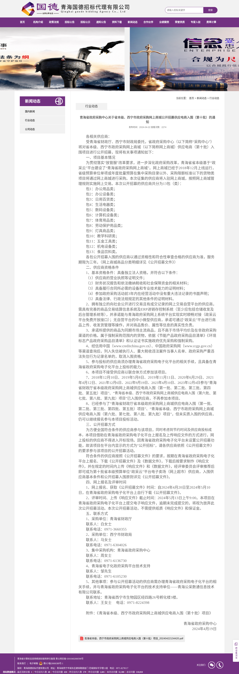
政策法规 (54, 22)
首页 (22, 22)
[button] (118, 88)
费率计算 (211, 22)
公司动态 (30, 129)
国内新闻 (30, 111)
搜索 (210, 10)
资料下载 (117, 22)
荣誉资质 (180, 22)
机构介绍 (38, 22)
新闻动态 (133, 22)
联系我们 (21, 663)
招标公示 (85, 22)
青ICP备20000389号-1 (53, 663)
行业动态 (30, 120)
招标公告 (70, 22)
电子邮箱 (34, 663)
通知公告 (101, 22)
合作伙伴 (148, 22)
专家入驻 (196, 22)
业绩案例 (164, 22)
